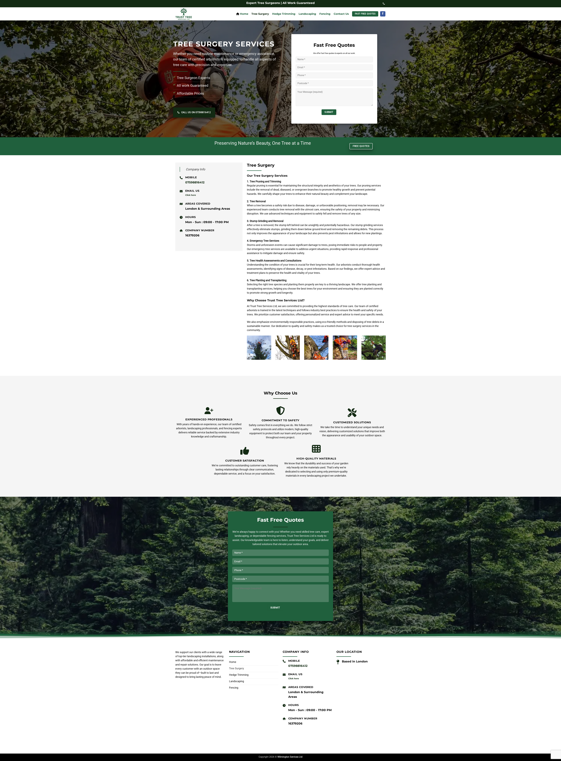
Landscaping (307, 13)
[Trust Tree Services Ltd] (193, 13)
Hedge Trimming (283, 13)
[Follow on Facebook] (382, 14)
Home (244, 13)
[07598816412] (384, 3)
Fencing (324, 13)
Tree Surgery (260, 13)
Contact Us (341, 13)
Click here (190, 195)
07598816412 (195, 182)
